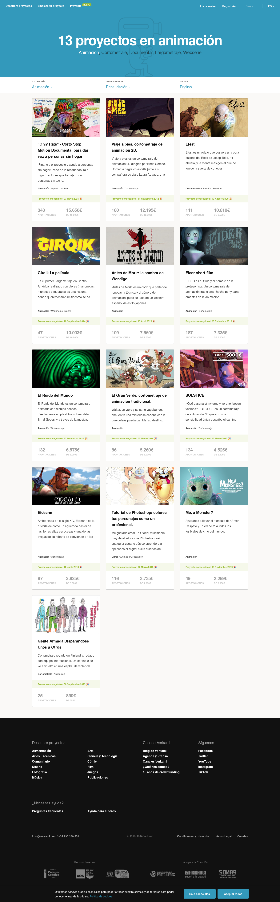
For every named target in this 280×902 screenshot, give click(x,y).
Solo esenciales (199, 894)
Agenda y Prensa (155, 756)
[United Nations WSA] (117, 874)
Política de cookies (101, 896)
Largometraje (168, 52)
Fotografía (39, 772)
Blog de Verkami (154, 750)
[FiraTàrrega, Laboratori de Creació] (195, 874)
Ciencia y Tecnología (102, 756)
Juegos (92, 772)
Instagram (205, 766)
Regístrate (229, 6)
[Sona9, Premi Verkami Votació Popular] (228, 874)
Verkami (140, 6)
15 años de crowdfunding (161, 772)
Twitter (203, 756)
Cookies (242, 836)
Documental (141, 52)
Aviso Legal (224, 836)
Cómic (92, 761)
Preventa (76, 6)
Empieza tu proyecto (51, 6)
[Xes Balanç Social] (84, 874)
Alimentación (41, 750)
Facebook (205, 750)
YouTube (204, 761)
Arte (90, 750)
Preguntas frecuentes (47, 811)
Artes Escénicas (44, 756)
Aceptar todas (233, 894)
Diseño (37, 766)
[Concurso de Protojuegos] (162, 874)
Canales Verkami (155, 761)
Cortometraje (114, 52)
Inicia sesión (208, 6)
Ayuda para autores (101, 811)
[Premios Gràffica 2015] (52, 874)
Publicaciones (97, 777)
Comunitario (41, 761)
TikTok (203, 772)
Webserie (192, 52)
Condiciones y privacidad (193, 836)
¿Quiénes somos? (156, 766)
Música (37, 777)
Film (90, 766)
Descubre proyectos (19, 6)
